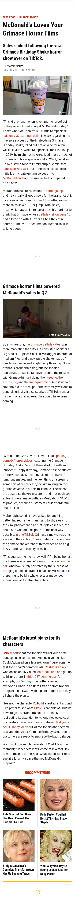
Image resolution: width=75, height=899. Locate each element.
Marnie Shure (15, 66)
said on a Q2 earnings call (20, 136)
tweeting (51, 377)
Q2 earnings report (54, 191)
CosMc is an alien (57, 667)
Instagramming (39, 382)
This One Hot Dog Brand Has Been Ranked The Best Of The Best (17, 818)
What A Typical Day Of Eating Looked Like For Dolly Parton (54, 870)
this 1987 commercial (42, 677)
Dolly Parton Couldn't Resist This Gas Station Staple (54, 818)
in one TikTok (25, 535)
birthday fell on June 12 (54, 214)
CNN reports (11, 653)
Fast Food (9, 17)
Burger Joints (28, 17)
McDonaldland (13, 178)
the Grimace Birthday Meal (43, 344)
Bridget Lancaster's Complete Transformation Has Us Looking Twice (18, 869)
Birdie (38, 708)
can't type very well (15, 169)
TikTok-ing (10, 382)
